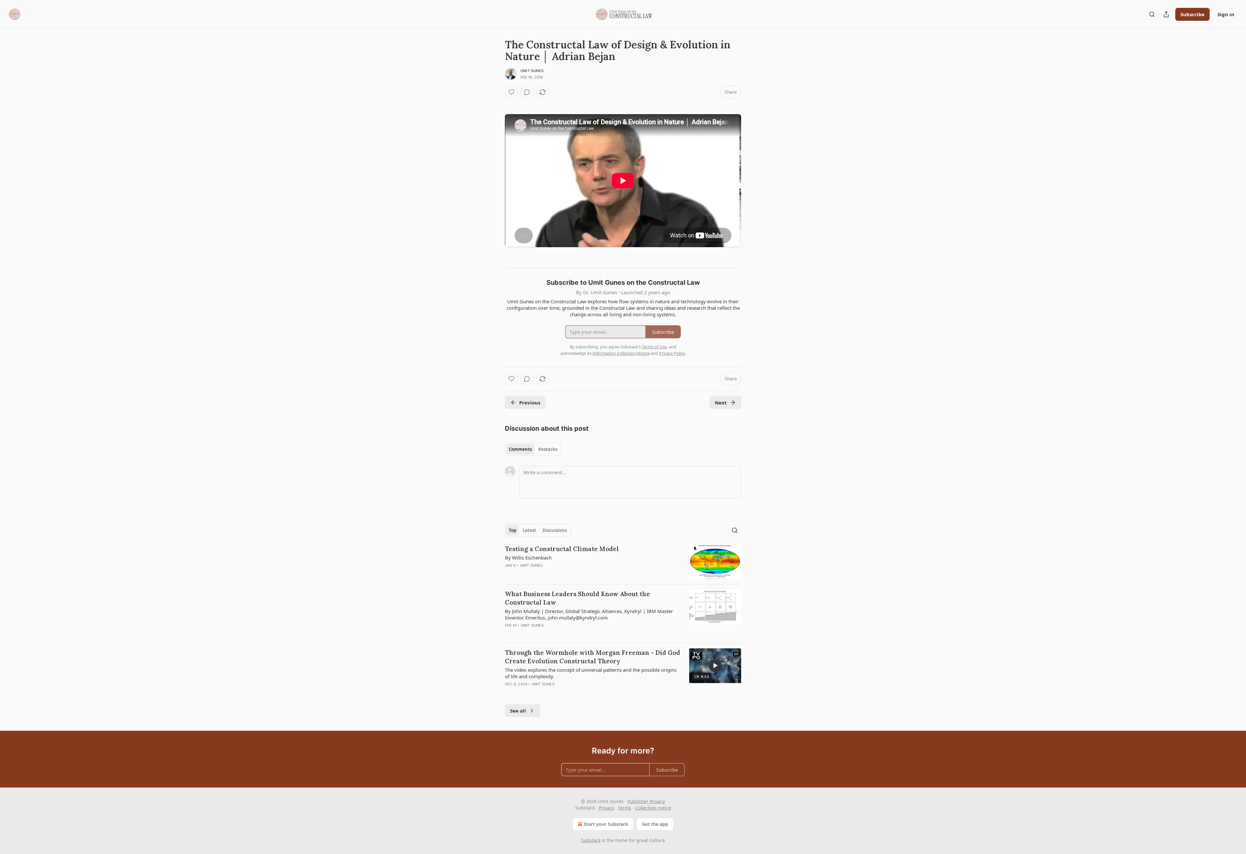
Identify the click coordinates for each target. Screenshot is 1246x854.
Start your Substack (606, 824)
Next (721, 402)
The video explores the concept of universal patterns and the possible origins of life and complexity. (591, 673)
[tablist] (533, 449)
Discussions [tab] (555, 530)
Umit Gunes (532, 70)
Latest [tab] (529, 530)
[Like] (511, 92)
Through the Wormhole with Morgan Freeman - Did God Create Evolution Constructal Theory (592, 657)
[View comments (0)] (526, 92)
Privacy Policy (672, 353)
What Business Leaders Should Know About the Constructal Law (577, 598)
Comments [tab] (520, 449)
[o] (715, 665)
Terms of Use (654, 347)
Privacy (606, 808)
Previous (529, 402)
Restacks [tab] (547, 449)
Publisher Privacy (646, 801)
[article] (623, 562)
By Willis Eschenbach (528, 557)
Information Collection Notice (621, 353)
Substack (591, 840)
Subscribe (1192, 14)
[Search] (1151, 14)
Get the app (655, 824)
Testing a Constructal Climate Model (562, 549)
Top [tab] (512, 530)
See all (518, 710)
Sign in (1225, 14)
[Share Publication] (1166, 14)
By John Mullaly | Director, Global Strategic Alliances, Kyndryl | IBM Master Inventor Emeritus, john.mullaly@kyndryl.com (589, 614)
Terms (624, 808)
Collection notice (653, 808)
